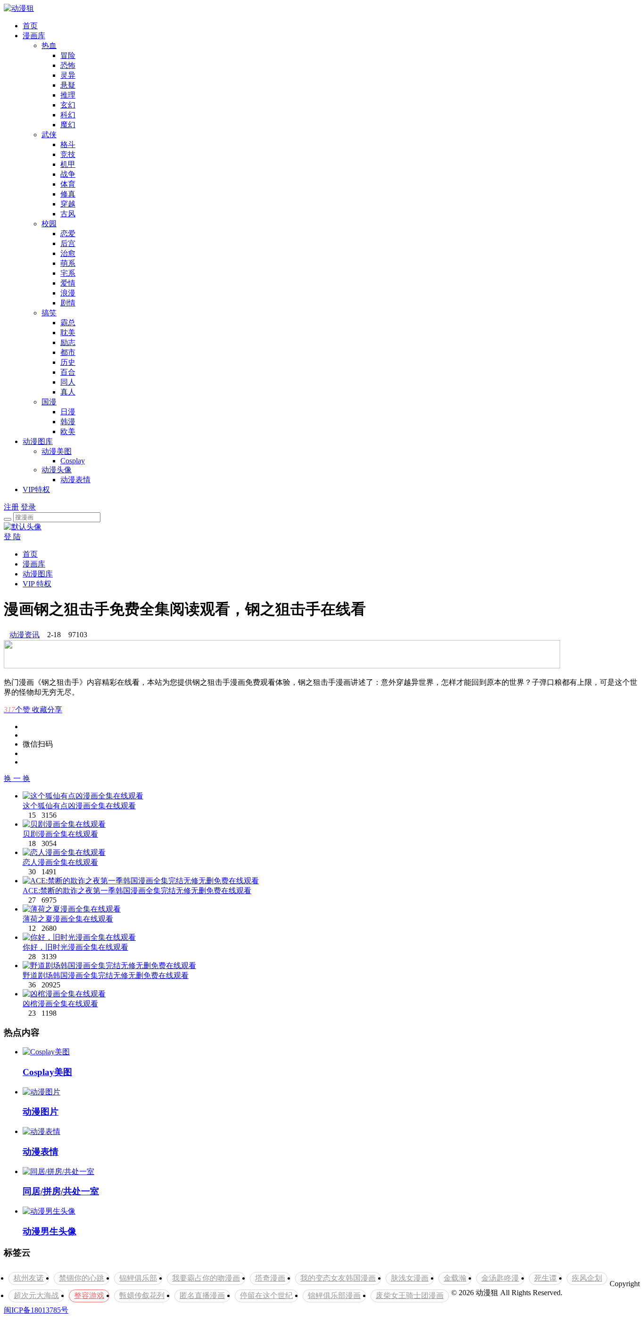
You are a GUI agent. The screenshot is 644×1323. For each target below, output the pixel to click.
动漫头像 (56, 470)
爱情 (67, 283)
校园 (49, 224)
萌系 (67, 263)
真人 (67, 392)
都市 (67, 352)
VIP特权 (36, 489)
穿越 (67, 204)
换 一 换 (17, 778)
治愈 (67, 253)
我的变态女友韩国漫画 (338, 1278)
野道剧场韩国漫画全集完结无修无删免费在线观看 (106, 975)
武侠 (49, 135)
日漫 (67, 412)
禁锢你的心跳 (81, 1278)
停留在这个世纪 (266, 1295)
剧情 (67, 303)
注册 (11, 507)
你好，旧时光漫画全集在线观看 (75, 947)
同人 (67, 382)
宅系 (67, 273)
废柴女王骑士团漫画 (410, 1295)
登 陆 (12, 537)
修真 (67, 194)
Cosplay (72, 461)
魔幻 (67, 125)
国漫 (49, 402)
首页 (30, 26)
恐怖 (67, 65)
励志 (67, 342)
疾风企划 (587, 1278)
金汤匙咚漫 (500, 1278)
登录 (28, 507)
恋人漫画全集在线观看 (60, 862)
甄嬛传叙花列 (142, 1295)
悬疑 (67, 85)
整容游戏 (89, 1295)
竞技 (67, 154)
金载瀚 (455, 1278)
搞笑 (49, 313)
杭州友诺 (29, 1278)
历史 (67, 362)
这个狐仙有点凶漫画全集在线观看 (79, 806)
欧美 (67, 431)
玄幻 (67, 105)
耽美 (67, 333)
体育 (67, 184)
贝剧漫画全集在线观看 (60, 834)
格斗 (67, 144)
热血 (49, 45)
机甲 (67, 164)
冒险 (67, 55)
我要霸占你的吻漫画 (206, 1278)
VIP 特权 (37, 584)
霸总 (67, 323)
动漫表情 (75, 480)
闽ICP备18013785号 (36, 1310)
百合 (67, 372)
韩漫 (67, 422)
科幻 (67, 115)
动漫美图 (56, 451)
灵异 (67, 75)
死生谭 (545, 1278)
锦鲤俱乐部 (138, 1278)
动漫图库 (38, 441)
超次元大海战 (36, 1295)
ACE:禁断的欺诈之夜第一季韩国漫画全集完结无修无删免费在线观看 (137, 891)
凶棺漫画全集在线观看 (60, 1004)
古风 (67, 214)
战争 (67, 174)
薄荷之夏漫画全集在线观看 (68, 919)
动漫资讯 (24, 635)
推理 (67, 95)
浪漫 (67, 293)
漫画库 (34, 36)
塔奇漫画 (270, 1278)
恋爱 (67, 234)
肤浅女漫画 (410, 1278)
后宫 (67, 243)
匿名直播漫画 (202, 1295)
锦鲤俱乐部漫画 (334, 1295)
